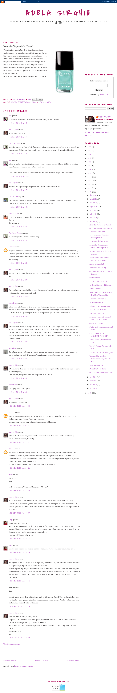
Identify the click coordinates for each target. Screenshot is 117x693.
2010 (90, 192)
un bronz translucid (96, 302)
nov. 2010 (93, 199)
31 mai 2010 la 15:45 (19, 137)
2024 (90, 154)
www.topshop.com (96, 365)
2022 (90, 162)
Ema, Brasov (13, 213)
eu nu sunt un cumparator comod (101, 372)
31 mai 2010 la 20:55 (19, 240)
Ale (10, 115)
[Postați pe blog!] (35, 99)
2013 (90, 180)
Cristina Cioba (14, 196)
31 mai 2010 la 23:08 (19, 316)
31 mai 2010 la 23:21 (19, 341)
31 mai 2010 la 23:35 (19, 392)
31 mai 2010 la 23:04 (19, 280)
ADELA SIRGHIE (58, 13)
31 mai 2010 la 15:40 (19, 123)
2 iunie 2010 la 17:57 (20, 513)
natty (10, 519)
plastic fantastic (94, 277)
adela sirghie (13, 129)
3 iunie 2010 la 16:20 (20, 552)
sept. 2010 (94, 206)
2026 (90, 146)
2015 (90, 173)
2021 (90, 165)
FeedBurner (104, 94)
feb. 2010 (93, 384)
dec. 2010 (93, 195)
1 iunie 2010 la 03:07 (20, 425)
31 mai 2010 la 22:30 (19, 263)
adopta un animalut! (96, 264)
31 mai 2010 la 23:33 (19, 378)
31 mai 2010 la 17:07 (19, 176)
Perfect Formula (95, 288)
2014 (90, 177)
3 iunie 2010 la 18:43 (20, 581)
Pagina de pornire (41, 660)
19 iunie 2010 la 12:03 (20, 606)
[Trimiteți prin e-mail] (33, 99)
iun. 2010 (93, 217)
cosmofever (13, 303)
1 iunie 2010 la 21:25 (20, 468)
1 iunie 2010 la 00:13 (20, 406)
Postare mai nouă (9, 660)
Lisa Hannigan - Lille (97, 313)
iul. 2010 (93, 214)
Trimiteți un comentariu (11, 644)
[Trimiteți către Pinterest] (42, 99)
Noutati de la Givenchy (97, 267)
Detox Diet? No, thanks (97, 369)
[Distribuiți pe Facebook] (40, 99)
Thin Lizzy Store (15, 143)
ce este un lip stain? (96, 323)
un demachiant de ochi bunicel (100, 285)
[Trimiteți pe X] (37, 99)
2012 (90, 184)
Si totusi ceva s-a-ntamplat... (99, 306)
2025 (90, 150)
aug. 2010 (93, 210)
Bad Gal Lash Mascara (97, 309)
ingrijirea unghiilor (28, 102)
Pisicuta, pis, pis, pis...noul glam (101, 352)
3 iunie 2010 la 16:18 (20, 538)
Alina (11, 474)
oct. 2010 (93, 202)
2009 (90, 393)
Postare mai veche (73, 660)
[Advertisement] (58, 33)
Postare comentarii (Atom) (23, 666)
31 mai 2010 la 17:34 (19, 190)
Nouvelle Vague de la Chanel (100, 225)
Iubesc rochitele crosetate (98, 281)
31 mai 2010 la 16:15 (19, 153)
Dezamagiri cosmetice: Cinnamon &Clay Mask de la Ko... (100, 359)
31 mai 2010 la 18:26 (19, 207)
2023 (90, 158)
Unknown (12, 247)
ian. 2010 (93, 388)
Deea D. (12, 412)
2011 (90, 188)
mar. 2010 (93, 380)
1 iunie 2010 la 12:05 (20, 442)
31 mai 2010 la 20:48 (19, 226)
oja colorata (45, 102)
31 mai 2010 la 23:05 (19, 296)
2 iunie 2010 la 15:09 (20, 490)
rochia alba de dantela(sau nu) (100, 241)
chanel (14, 102)
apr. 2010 (93, 377)
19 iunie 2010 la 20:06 (20, 637)
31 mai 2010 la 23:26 (19, 358)
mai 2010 (93, 221)
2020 (90, 169)
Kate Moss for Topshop (97, 298)
